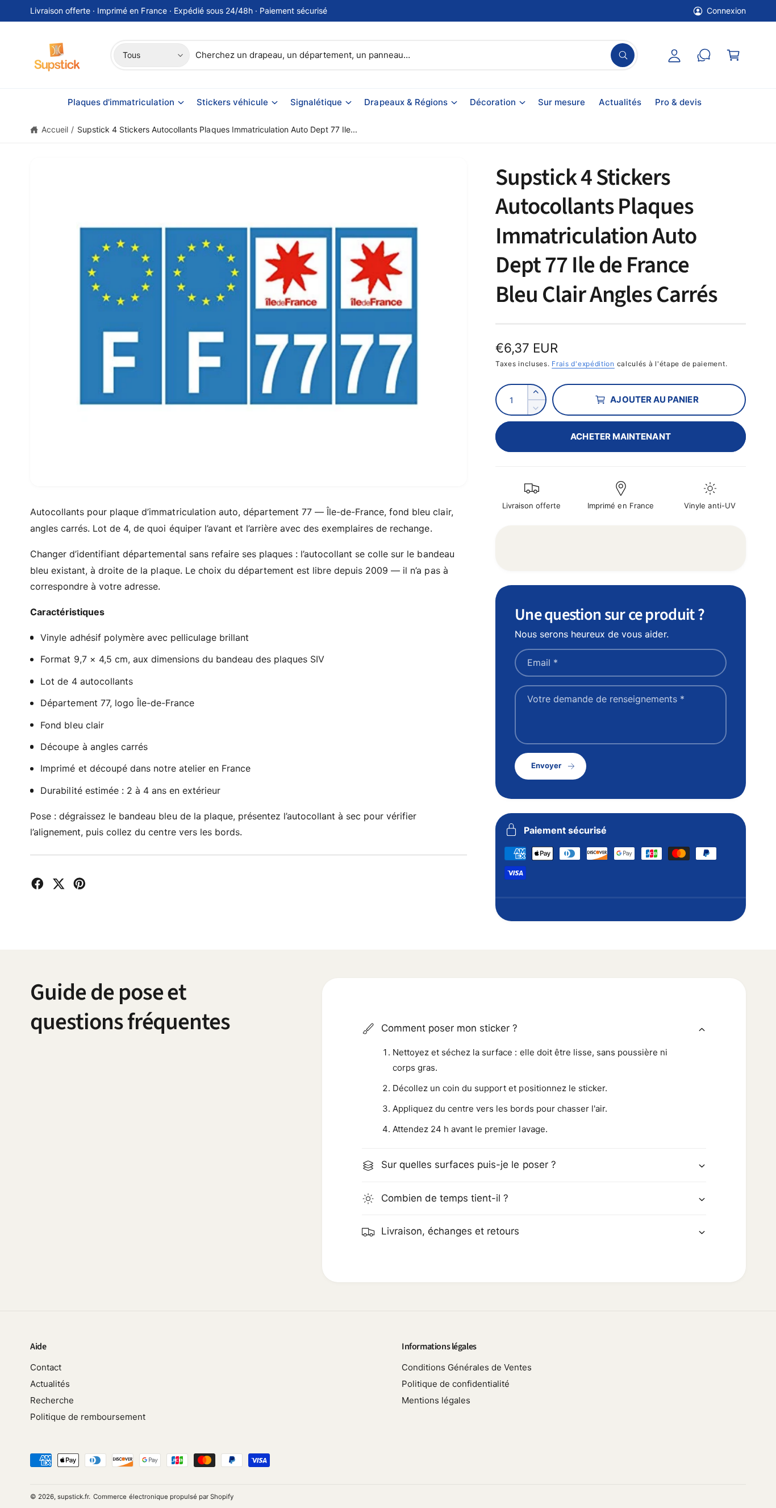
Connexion (726, 10)
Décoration (493, 102)
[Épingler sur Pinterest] (79, 883)
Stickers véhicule (232, 102)
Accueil (54, 129)
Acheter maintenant (620, 436)
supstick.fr (73, 1497)
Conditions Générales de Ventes (467, 1367)
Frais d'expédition (583, 363)
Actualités (50, 1383)
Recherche (52, 1400)
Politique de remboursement (87, 1416)
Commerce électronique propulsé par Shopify (163, 1497)
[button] (733, 55)
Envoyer (546, 765)
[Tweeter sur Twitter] (58, 883)
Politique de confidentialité (456, 1383)
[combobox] (415, 55)
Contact (45, 1367)
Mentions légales (436, 1400)
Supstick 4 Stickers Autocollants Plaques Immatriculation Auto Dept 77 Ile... (217, 129)
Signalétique (316, 102)
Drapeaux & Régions (405, 102)
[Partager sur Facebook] (37, 883)
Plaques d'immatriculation (121, 102)
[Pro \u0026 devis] (704, 55)
